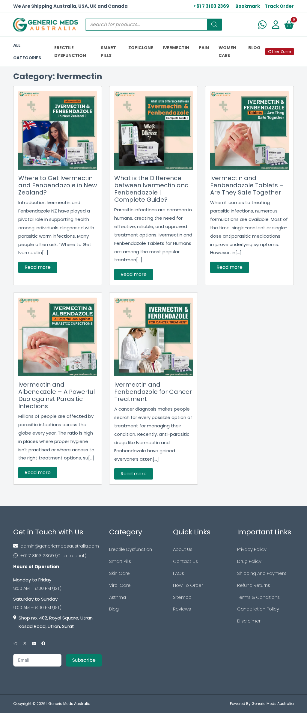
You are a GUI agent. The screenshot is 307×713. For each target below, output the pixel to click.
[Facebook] (43, 643)
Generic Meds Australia (69, 703)
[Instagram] (15, 643)
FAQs (178, 573)
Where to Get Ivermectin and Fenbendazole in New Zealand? (57, 185)
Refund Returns (253, 585)
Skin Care (119, 573)
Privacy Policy (252, 549)
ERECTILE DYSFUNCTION (70, 51)
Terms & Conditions (258, 597)
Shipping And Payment (261, 573)
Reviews (182, 609)
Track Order (279, 6)
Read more (38, 267)
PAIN (204, 48)
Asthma (117, 597)
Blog (114, 609)
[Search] (214, 25)
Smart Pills (120, 561)
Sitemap (182, 597)
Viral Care (120, 585)
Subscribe (84, 660)
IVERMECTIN (176, 48)
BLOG (254, 48)
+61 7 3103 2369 (211, 6)
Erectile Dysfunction (130, 549)
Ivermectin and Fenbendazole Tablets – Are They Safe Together (247, 185)
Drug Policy (249, 561)
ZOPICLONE (140, 48)
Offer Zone (279, 52)
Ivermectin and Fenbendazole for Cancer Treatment (153, 391)
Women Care (227, 51)
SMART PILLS (108, 51)
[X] (24, 643)
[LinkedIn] (34, 643)
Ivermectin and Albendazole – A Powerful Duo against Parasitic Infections (56, 395)
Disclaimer (249, 621)
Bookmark (247, 6)
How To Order (188, 585)
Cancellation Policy (258, 609)
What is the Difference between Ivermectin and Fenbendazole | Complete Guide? (151, 189)
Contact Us (185, 561)
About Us (182, 549)
